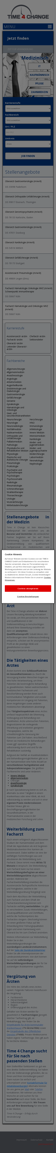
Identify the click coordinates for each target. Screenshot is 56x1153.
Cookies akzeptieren (28, 588)
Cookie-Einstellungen (28, 596)
